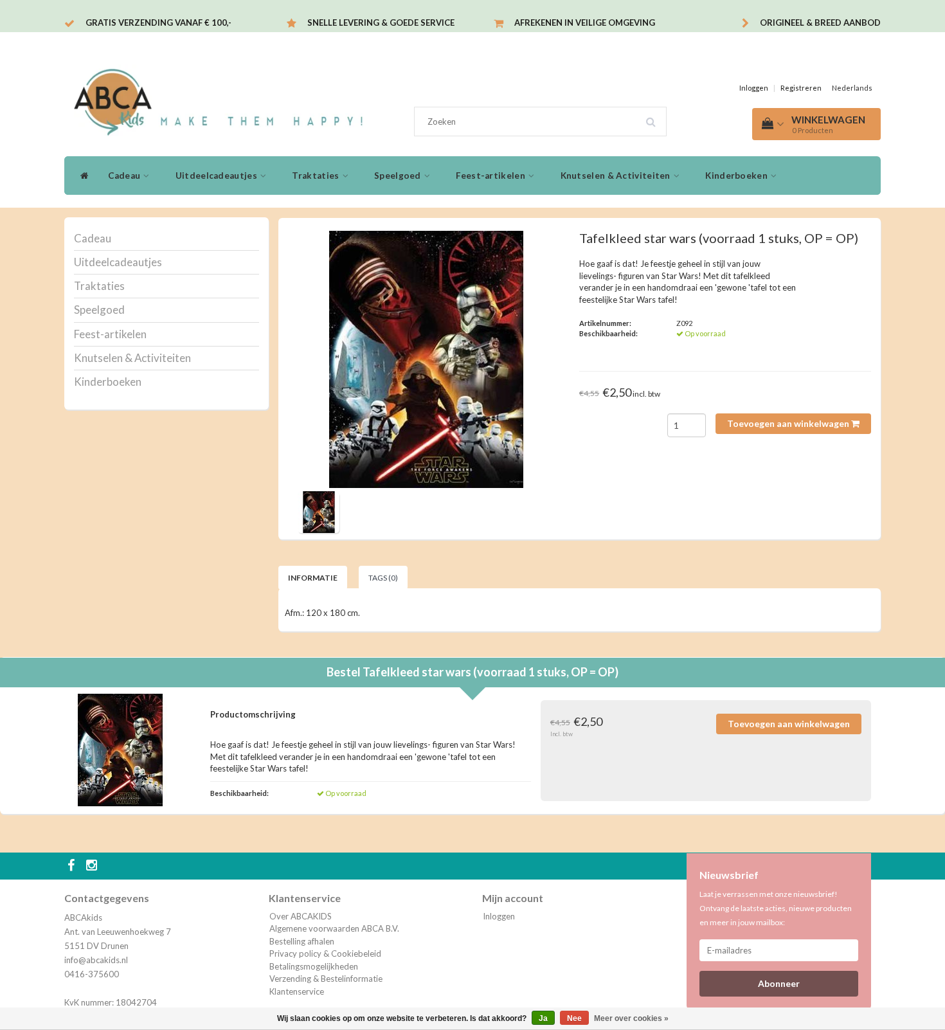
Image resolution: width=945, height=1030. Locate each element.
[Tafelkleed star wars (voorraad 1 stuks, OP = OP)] (426, 359)
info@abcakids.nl (96, 960)
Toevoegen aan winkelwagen (789, 423)
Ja (543, 1018)
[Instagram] (93, 866)
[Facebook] (73, 866)
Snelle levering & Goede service (381, 22)
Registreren (801, 88)
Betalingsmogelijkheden (313, 966)
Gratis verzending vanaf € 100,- (158, 22)
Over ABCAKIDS (300, 916)
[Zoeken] (655, 117)
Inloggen (753, 88)
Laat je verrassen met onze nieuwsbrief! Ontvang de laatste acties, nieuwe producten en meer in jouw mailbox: (775, 908)
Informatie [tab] (313, 578)
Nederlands (852, 88)
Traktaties (316, 175)
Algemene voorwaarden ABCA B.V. (334, 928)
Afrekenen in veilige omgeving (584, 22)
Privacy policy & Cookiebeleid (325, 953)
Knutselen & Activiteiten (617, 175)
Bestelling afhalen (301, 941)
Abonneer (779, 983)
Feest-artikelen (491, 175)
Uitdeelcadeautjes (217, 175)
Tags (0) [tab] (383, 578)
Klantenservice (296, 991)
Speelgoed (398, 175)
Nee (574, 1018)
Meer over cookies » (631, 1018)
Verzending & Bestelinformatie (325, 978)
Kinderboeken (737, 175)
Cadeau (125, 175)
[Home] (81, 175)
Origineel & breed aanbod (820, 22)
